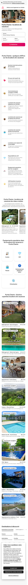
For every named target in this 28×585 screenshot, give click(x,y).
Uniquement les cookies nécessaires (13, 572)
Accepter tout (13, 568)
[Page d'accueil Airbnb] (3, 7)
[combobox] (13, 35)
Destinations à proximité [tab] (7, 529)
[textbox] (7, 40)
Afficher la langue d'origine (18, 3)
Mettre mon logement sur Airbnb (15, 7)
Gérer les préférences (13, 575)
